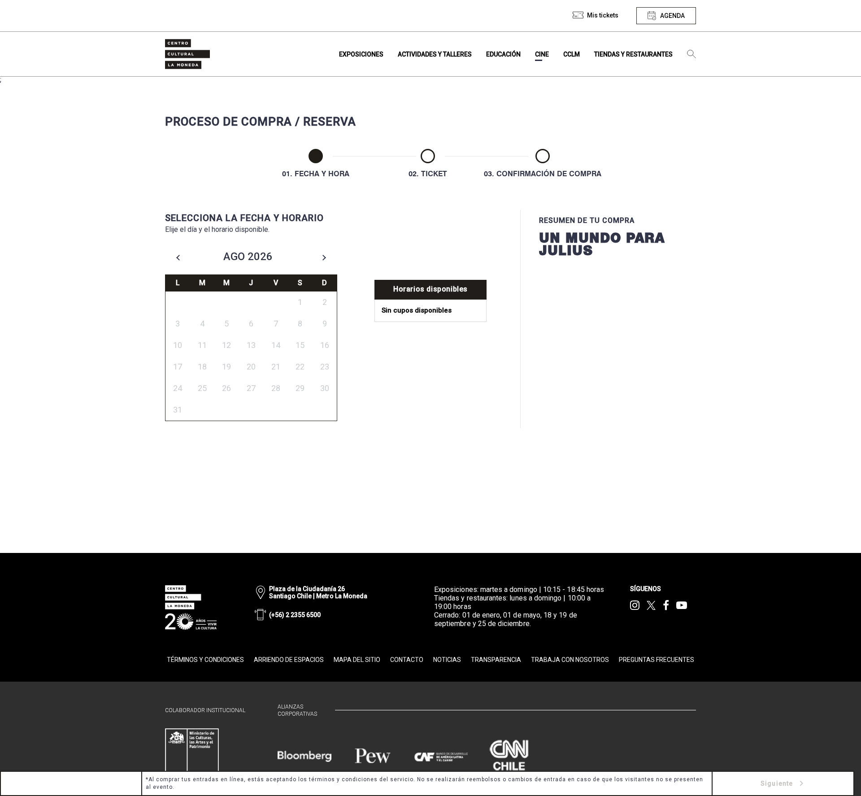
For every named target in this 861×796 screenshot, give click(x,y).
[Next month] (324, 257)
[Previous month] (178, 257)
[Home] (187, 54)
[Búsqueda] (691, 54)
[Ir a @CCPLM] (634, 605)
